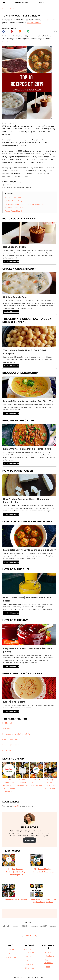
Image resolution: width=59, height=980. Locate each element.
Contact (11, 949)
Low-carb (29, 964)
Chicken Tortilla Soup (10, 745)
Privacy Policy (10, 957)
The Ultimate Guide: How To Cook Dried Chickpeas (24, 204)
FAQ (10, 953)
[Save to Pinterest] (12, 31)
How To (48, 952)
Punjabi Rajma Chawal (13, 211)
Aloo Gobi (6, 728)
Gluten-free (29, 968)
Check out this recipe (11, 262)
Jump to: (9, 194)
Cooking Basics (48, 956)
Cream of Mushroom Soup (12, 739)
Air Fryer (29, 956)
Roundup (13, 8)
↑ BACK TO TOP (29, 935)
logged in (16, 806)
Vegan (29, 960)
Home (4, 8)
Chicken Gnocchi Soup (13, 201)
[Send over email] (28, 31)
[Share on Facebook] (3, 31)
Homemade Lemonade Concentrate (16, 734)
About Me (29, 840)
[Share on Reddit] (20, 31)
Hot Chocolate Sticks (13, 197)
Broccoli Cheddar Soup (14, 208)
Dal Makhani (7, 723)
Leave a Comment (34, 23)
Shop (48, 967)
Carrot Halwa (7, 750)
